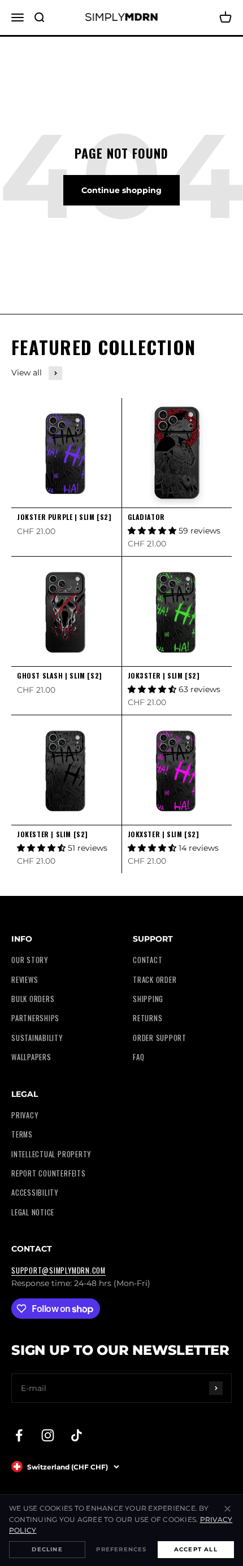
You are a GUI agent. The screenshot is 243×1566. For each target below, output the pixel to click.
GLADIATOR (146, 517)
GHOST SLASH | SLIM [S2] (59, 675)
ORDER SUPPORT (159, 1038)
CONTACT (147, 960)
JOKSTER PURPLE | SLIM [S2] (64, 517)
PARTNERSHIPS (35, 1018)
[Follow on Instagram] (47, 1435)
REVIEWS (24, 979)
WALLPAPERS (31, 1057)
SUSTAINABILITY (37, 1038)
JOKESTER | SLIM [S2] (52, 834)
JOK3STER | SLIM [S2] (164, 675)
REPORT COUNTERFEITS (48, 1173)
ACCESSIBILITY (34, 1192)
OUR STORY (29, 960)
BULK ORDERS (32, 999)
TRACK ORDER (154, 979)
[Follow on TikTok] (76, 1435)
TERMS (22, 1134)
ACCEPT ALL (196, 1549)
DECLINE (47, 1549)
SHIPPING (148, 999)
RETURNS (147, 1018)
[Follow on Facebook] (19, 1435)
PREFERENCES (121, 1549)
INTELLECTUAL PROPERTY (51, 1154)
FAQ (138, 1057)
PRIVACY (24, 1115)
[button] (153, 531)
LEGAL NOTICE (32, 1212)
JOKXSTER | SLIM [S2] (163, 834)
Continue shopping (121, 190)
